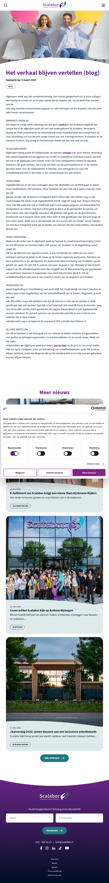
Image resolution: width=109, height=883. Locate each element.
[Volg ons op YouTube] (67, 848)
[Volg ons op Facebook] (41, 849)
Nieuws (54, 863)
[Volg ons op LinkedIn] (53, 849)
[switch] (41, 453)
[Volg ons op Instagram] (47, 849)
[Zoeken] (5, 5)
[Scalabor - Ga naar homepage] (54, 7)
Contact (54, 867)
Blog (10, 86)
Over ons (54, 859)
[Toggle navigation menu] (103, 5)
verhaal (67, 153)
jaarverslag (60, 345)
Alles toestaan (89, 473)
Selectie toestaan (54, 473)
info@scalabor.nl (64, 842)
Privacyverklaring (54, 871)
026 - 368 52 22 (44, 842)
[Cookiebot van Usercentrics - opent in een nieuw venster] (93, 409)
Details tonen (93, 464)
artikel (63, 124)
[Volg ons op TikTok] (60, 849)
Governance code (54, 875)
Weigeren (20, 473)
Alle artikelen (52, 758)
